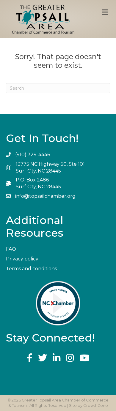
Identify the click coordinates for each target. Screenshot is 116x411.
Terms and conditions (31, 268)
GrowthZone (95, 405)
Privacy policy (22, 259)
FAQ (11, 249)
